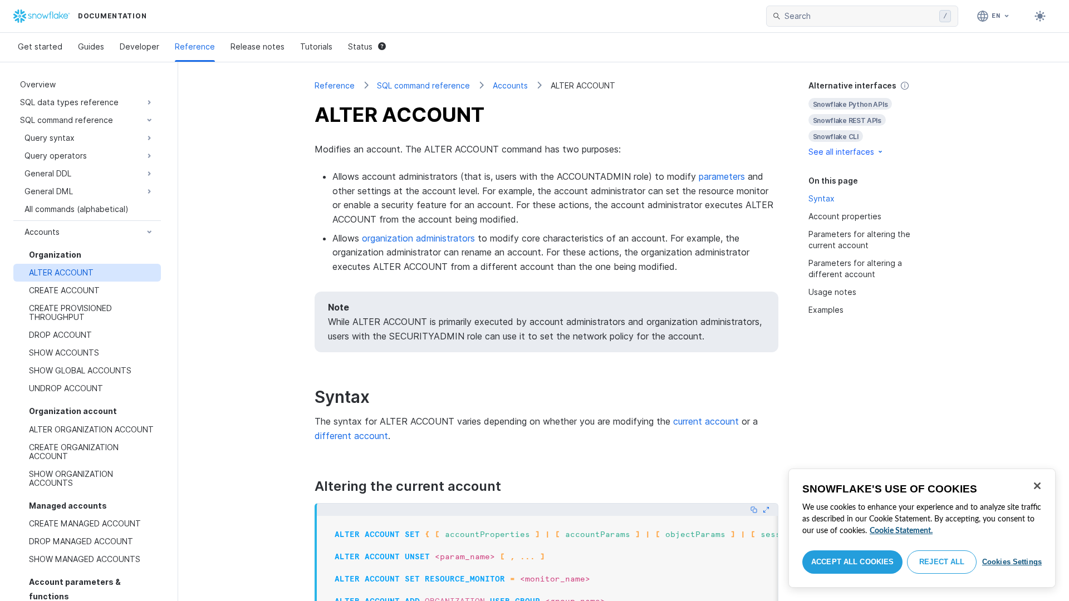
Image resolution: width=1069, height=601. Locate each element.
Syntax (821, 198)
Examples (826, 309)
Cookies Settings (1012, 562)
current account (706, 421)
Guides (91, 46)
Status (360, 46)
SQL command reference (423, 85)
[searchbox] (859, 16)
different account (351, 435)
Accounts (510, 85)
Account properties (844, 216)
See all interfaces (841, 151)
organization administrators (418, 238)
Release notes (258, 46)
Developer (139, 46)
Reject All (941, 562)
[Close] (1037, 486)
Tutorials (316, 46)
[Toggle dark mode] (1040, 16)
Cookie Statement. (901, 531)
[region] (922, 528)
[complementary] (870, 118)
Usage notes (832, 292)
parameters (722, 176)
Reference (195, 46)
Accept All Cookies (852, 562)
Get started (40, 46)
